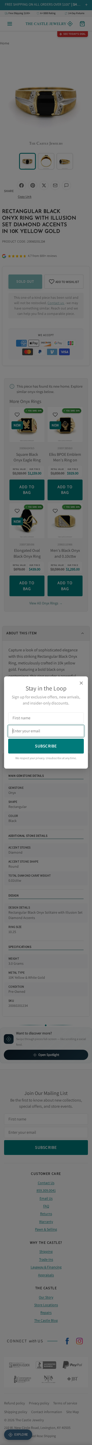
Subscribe (46, 746)
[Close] (81, 683)
